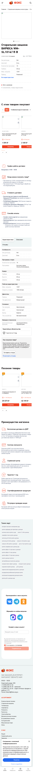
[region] (16, 110)
